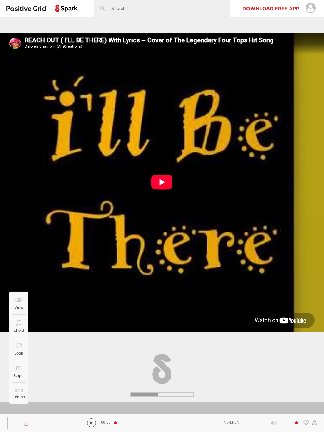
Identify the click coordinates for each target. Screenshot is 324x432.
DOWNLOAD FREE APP (270, 8)
